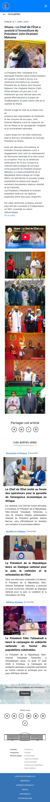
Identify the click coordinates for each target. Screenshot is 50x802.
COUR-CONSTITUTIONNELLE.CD (25, 776)
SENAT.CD (25, 790)
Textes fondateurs (30, 768)
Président (27, 753)
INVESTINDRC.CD (25, 794)
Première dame (29, 756)
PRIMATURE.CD (25, 781)
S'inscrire (25, 693)
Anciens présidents (30, 762)
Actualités (13, 749)
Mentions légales (16, 756)
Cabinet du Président (31, 759)
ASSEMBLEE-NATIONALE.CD (25, 785)
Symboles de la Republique (33, 765)
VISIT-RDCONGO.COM (25, 798)
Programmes (14, 753)
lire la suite (9, 215)
